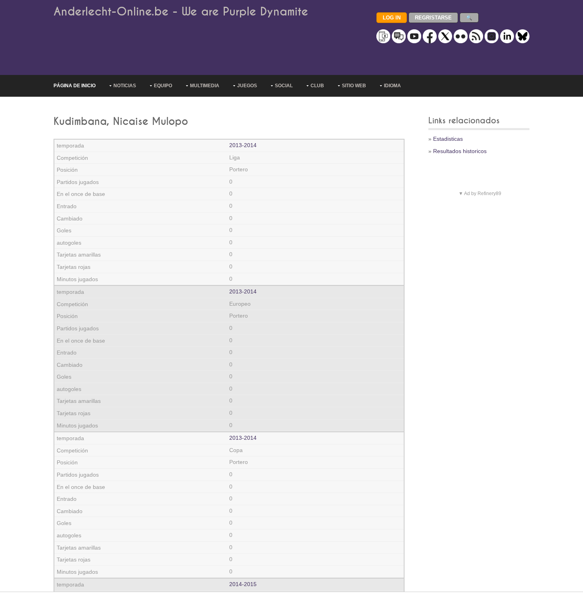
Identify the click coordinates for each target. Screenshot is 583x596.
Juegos (247, 85)
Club (317, 85)
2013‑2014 (243, 145)
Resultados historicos (460, 151)
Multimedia (204, 85)
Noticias (124, 85)
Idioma (392, 85)
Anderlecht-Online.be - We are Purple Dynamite (181, 11)
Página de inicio (75, 85)
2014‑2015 (243, 584)
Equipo (163, 85)
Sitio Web (354, 85)
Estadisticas (448, 139)
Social (284, 85)
